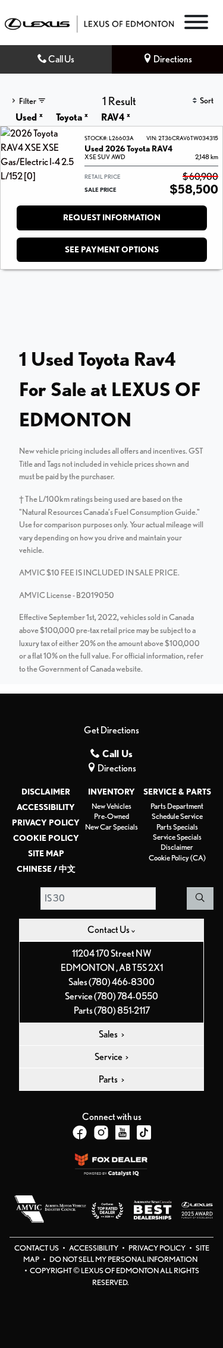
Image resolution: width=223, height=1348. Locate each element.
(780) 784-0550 (126, 996)
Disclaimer (45, 791)
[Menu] (196, 24)
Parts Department (176, 806)
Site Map (46, 853)
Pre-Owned (111, 816)
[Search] (200, 898)
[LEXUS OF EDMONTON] (89, 23)
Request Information (112, 217)
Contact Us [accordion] (109, 929)
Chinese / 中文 (46, 869)
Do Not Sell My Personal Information (123, 1259)
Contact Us (37, 1247)
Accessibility (46, 807)
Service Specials (177, 837)
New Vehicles (111, 806)
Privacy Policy (46, 822)
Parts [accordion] (109, 1079)
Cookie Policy (46, 838)
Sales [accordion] (109, 1034)
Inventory (111, 791)
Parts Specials (177, 826)
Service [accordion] (109, 1056)
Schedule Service (177, 816)
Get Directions (111, 730)
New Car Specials (111, 826)
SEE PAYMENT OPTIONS (112, 249)
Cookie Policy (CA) (177, 857)
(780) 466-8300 (122, 982)
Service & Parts (177, 791)
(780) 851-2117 (122, 1010)
